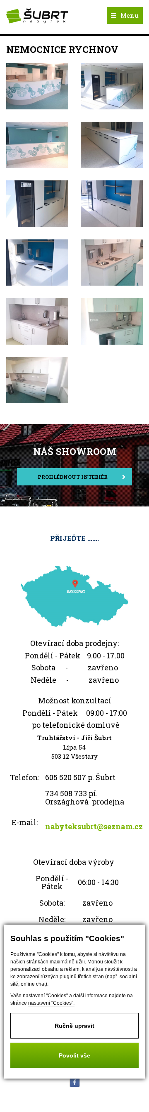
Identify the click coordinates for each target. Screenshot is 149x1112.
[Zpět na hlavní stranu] (37, 17)
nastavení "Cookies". (51, 1003)
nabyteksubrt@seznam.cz (94, 826)
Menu (129, 15)
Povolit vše (74, 1055)
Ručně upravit (74, 1025)
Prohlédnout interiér (73, 476)
